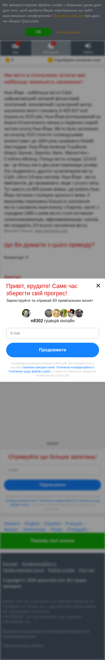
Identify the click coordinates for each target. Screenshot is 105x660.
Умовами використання (38, 367)
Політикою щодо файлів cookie (29, 371)
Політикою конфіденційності (75, 367)
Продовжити (52, 349)
